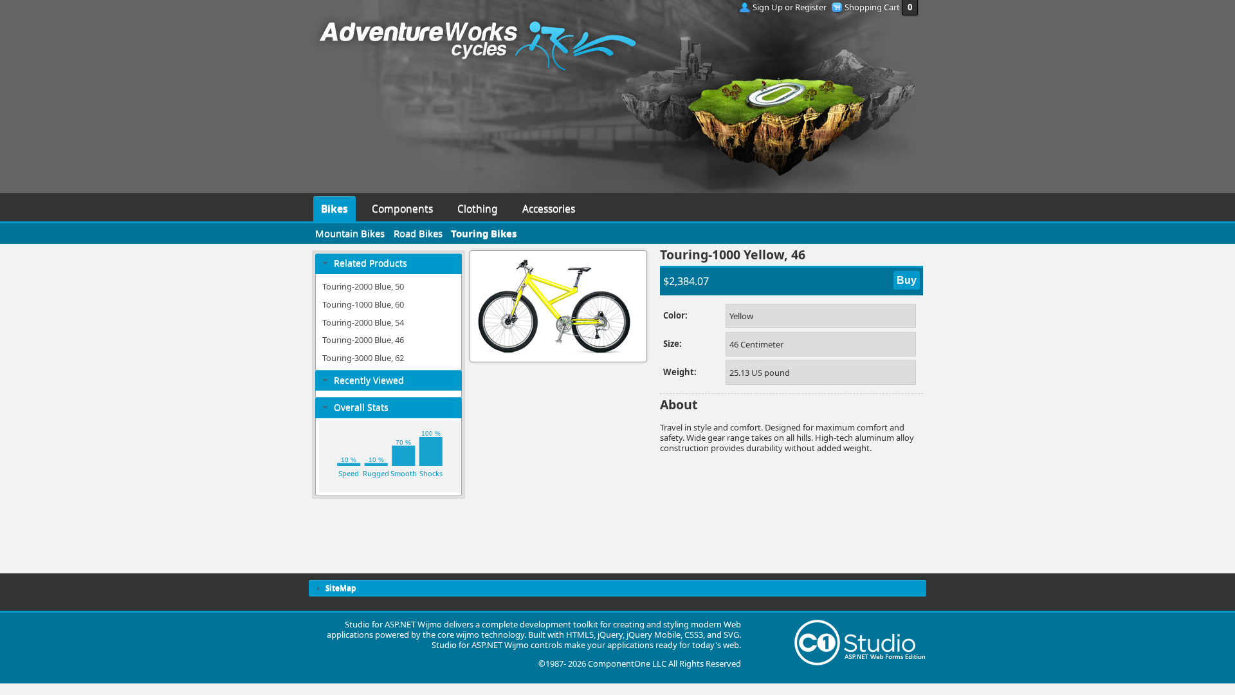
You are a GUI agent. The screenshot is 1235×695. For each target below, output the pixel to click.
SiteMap (340, 587)
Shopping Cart (872, 7)
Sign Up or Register (790, 7)
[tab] (388, 263)
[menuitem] (334, 207)
